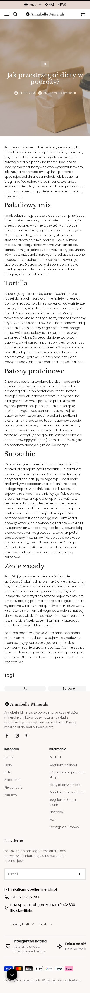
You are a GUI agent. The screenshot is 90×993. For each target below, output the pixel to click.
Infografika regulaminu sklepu (67, 774)
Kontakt (55, 757)
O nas (49, 4)
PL (45, 64)
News (62, 4)
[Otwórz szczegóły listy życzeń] (12, 974)
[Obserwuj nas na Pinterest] (26, 735)
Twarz (8, 757)
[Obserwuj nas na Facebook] (6, 735)
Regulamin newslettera (67, 792)
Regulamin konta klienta (62, 802)
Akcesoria (12, 780)
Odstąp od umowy (64, 827)
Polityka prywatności (65, 785)
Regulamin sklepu (63, 765)
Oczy (8, 765)
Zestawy (10, 795)
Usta (7, 772)
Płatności (56, 812)
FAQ (52, 820)
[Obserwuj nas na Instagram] (16, 735)
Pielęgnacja (13, 787)
